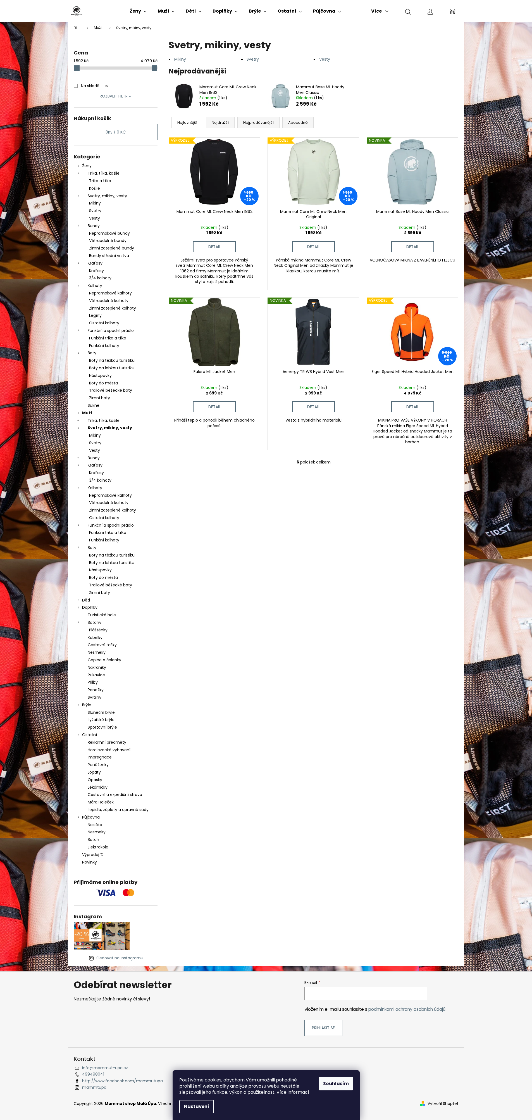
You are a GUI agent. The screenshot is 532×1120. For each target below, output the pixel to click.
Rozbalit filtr (114, 96)
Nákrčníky (97, 667)
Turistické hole (102, 615)
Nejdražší (220, 122)
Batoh (93, 839)
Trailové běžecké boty (110, 390)
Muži (87, 413)
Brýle (86, 705)
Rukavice (96, 675)
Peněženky (98, 764)
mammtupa (94, 1087)
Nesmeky (97, 652)
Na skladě (94, 86)
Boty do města (103, 383)
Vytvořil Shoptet (443, 1103)
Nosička (95, 824)
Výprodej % (92, 854)
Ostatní (89, 735)
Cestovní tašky (102, 645)
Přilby (93, 682)
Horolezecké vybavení (109, 750)
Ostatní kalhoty (104, 323)
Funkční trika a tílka (107, 338)
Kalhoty (95, 285)
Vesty (94, 218)
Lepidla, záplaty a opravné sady (118, 809)
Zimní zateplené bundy (111, 248)
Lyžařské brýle (101, 719)
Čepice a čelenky (104, 660)
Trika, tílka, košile (104, 173)
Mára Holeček (101, 802)
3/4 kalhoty (100, 278)
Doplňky (89, 607)
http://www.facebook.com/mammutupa (122, 1081)
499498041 (93, 1074)
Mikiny (95, 203)
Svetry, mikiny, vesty (107, 196)
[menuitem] (138, 11)
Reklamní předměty (107, 742)
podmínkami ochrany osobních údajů (406, 1009)
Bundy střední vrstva (109, 255)
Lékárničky (98, 787)
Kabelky (95, 637)
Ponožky (96, 690)
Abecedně (298, 122)
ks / (116, 132)
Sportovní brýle (102, 727)
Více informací (292, 1092)
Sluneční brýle (101, 712)
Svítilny (94, 697)
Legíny (95, 315)
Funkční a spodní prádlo (111, 330)
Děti (86, 600)
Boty (92, 353)
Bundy (94, 226)
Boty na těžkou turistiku (112, 360)
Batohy (94, 622)
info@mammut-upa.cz (105, 1068)
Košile (94, 188)
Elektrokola (98, 847)
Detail (214, 246)
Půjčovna (91, 817)
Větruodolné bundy (108, 240)
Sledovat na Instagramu (119, 958)
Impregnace (100, 757)
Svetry (95, 210)
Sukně (93, 405)
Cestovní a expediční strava (115, 794)
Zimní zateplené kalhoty (112, 308)
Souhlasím (336, 1083)
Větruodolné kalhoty (108, 300)
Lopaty (94, 772)
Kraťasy (95, 263)
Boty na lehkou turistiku (111, 368)
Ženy (87, 165)
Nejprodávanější (258, 122)
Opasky (95, 780)
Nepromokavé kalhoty (110, 293)
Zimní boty (99, 398)
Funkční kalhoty (104, 345)
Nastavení (196, 1106)
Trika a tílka (100, 181)
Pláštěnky (98, 630)
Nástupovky (100, 375)
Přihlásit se (323, 1028)
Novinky (89, 862)
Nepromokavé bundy (109, 233)
